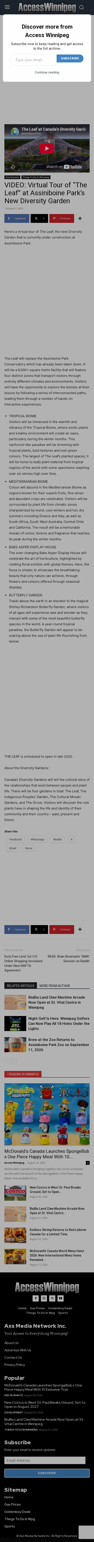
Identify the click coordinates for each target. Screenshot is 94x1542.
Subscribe (70, 58)
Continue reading (47, 72)
